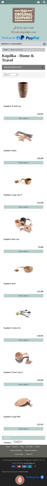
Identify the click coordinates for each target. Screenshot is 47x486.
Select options (23, 118)
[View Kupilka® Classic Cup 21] (24, 358)
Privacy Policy (19, 454)
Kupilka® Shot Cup (11, 239)
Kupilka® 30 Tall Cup (12, 106)
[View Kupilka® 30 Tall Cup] (24, 92)
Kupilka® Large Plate (12, 417)
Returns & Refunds (16, 450)
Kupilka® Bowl (10, 284)
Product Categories (11, 44)
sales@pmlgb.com (25, 32)
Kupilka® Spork (10, 151)
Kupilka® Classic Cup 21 (13, 372)
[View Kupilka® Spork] (24, 136)
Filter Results (12, 67)
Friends (37, 447)
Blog (22, 447)
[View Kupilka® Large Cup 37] (24, 180)
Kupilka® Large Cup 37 (13, 195)
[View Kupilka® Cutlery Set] (24, 313)
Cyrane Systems (23, 472)
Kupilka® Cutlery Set (12, 328)
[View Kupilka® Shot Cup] (24, 225)
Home (6, 50)
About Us (15, 447)
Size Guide (29, 447)
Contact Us (29, 454)
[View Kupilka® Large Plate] (24, 402)
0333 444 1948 (25, 27)
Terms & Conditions (31, 450)
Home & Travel (16, 50)
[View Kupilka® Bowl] (24, 269)
